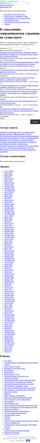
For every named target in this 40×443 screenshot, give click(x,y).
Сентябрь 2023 (9, 237)
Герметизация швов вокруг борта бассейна (19, 380)
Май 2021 (7, 285)
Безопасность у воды (11, 374)
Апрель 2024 (9, 223)
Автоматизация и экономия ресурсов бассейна (21, 363)
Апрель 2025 (9, 200)
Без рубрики (8, 370)
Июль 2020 (8, 305)
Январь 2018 (8, 338)
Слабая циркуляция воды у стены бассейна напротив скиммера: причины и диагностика (19, 86)
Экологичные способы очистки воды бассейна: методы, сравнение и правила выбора (17, 79)
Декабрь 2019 (9, 317)
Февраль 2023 (9, 251)
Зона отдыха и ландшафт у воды (16, 16)
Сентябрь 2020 (9, 301)
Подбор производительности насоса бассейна (21, 405)
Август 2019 (8, 322)
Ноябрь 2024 (8, 210)
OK (28, 440)
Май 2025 (7, 198)
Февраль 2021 (9, 291)
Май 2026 (7, 177)
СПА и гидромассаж (11, 423)
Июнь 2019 (8, 326)
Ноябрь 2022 (8, 256)
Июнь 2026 (8, 175)
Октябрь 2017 (9, 342)
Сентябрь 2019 (9, 320)
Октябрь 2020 (9, 299)
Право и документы (11, 409)
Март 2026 (8, 181)
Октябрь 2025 (9, 188)
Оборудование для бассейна (14, 396)
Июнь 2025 (8, 196)
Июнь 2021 (8, 284)
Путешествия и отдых (12, 415)
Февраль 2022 (9, 274)
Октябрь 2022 (9, 258)
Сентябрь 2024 (9, 214)
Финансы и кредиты (11, 432)
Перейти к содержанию (8, 1)
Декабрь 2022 (9, 254)
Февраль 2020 (9, 315)
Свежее (7, 24)
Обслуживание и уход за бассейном (17, 18)
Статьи (6, 429)
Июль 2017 (8, 348)
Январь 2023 (8, 252)
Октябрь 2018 (9, 332)
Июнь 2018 (8, 336)
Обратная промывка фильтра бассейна (18, 397)
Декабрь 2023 (9, 231)
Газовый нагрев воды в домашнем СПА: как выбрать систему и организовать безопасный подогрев (19, 147)
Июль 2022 (8, 264)
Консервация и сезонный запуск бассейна (19, 390)
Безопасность (9, 372)
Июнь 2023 (8, 243)
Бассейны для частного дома (14, 14)
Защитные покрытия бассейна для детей (19, 384)
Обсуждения (8, 401)
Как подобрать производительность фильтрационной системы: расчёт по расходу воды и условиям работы (19, 137)
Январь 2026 (8, 185)
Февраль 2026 (9, 183)
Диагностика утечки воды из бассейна (18, 382)
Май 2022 (7, 268)
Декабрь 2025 (9, 186)
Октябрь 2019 (9, 318)
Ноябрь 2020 (8, 297)
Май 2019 (7, 328)
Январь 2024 (8, 229)
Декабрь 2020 (9, 295)
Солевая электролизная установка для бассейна (21, 421)
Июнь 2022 (8, 266)
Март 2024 (8, 225)
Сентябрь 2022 (9, 260)
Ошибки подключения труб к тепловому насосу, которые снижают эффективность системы (17, 133)
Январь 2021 (8, 293)
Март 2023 (8, 249)
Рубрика (7, 417)
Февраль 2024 (9, 227)
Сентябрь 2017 (9, 344)
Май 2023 (7, 245)
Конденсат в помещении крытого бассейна (20, 388)
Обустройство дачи (11, 20)
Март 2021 (8, 289)
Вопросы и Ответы (11, 378)
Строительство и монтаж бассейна (16, 22)
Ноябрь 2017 (8, 340)
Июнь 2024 (8, 219)
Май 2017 (7, 351)
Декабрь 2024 (9, 208)
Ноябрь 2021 (8, 280)
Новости (7, 394)
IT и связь (7, 361)
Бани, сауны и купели (12, 366)
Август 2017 (8, 346)
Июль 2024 (8, 218)
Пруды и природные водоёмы (15, 413)
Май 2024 (7, 221)
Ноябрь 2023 (8, 233)
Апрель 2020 (9, 311)
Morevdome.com (6, 7)
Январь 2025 (8, 206)
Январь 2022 (8, 276)
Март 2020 (8, 313)
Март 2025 (8, 202)
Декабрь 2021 (9, 278)
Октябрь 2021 (9, 282)
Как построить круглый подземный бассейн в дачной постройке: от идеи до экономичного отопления (19, 63)
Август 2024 (8, 216)
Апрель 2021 (9, 287)
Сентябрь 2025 (9, 190)
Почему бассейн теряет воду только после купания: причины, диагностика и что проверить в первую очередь (18, 93)
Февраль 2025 (9, 204)
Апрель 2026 (9, 179)
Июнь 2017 (8, 349)
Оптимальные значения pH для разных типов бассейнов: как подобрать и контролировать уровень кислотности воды (19, 111)
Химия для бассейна (11, 434)
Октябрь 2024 (9, 212)
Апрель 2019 (9, 330)
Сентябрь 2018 (9, 334)
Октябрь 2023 (9, 235)
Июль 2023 (8, 241)
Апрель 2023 (9, 247)
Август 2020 (8, 303)
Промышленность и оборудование (16, 411)
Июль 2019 (8, 324)
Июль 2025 (8, 194)
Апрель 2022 (9, 270)
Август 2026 (8, 171)
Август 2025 (8, 192)
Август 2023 (8, 239)
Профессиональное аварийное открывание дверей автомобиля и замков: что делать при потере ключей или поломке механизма (19, 54)
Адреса (6, 364)
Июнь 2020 (8, 307)
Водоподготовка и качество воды (16, 376)
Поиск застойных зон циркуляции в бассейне (20, 407)
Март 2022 (8, 272)
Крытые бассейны (10, 392)
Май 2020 (7, 309)
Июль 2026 (8, 173)
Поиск (2, 118)
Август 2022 (8, 262)
